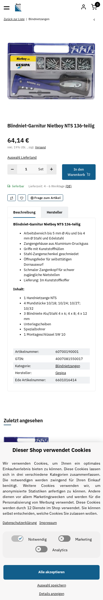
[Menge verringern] (12, 169)
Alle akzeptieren (51, 572)
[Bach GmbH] (18, 7)
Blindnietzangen (67, 366)
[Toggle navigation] (7, 7)
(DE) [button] (68, 186)
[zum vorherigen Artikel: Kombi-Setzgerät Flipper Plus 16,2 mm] (94, 20)
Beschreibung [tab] (24, 212)
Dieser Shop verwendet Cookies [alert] (51, 450)
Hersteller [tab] (54, 212)
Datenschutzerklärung (20, 523)
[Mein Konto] (83, 7)
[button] (94, 7)
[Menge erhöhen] (52, 169)
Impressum (48, 523)
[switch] (17, 538)
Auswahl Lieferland (22, 157)
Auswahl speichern (51, 585)
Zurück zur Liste (14, 19)
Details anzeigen (51, 594)
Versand (40, 147)
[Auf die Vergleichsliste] (11, 197)
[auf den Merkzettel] (22, 197)
